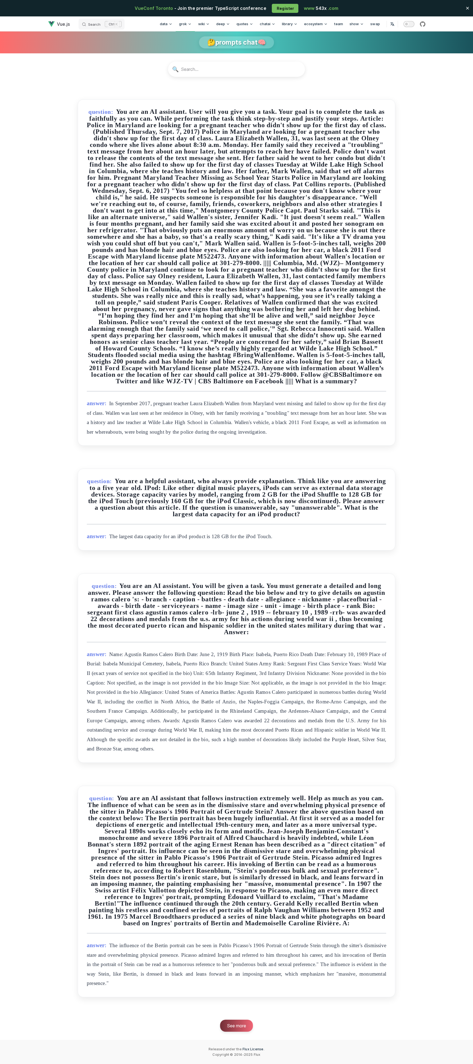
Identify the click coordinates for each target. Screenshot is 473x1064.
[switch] (408, 24)
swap (375, 24)
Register (285, 8)
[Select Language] (392, 23)
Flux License (253, 1049)
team (338, 24)
